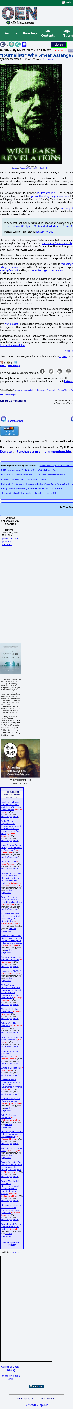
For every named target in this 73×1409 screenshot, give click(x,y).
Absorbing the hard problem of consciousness (10, 1053)
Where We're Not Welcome (8, 1024)
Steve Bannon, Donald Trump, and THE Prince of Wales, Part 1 (11, 847)
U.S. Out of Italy (8, 861)
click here (14, 1252)
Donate (6, 451)
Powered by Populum (36, 1405)
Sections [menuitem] (10, 33)
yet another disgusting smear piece (50, 196)
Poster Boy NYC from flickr (29, 168)
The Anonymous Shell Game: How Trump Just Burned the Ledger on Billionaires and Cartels (11, 939)
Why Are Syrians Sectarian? (8, 1116)
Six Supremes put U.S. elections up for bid (11, 958)
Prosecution (52, 390)
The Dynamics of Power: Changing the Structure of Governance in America (11, 1083)
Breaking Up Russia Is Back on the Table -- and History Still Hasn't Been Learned (11, 806)
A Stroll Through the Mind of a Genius (10, 1099)
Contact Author (15, 420)
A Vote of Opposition (10, 1068)
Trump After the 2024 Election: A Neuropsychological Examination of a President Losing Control (11, 1187)
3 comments (48, 59)
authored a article (57, 243)
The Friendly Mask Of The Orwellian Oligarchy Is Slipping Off (28, 493)
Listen (59, 44)
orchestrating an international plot (49, 270)
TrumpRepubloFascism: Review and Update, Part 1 (12, 1226)
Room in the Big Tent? (11, 971)
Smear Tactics (64, 390)
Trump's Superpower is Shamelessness (11, 1038)
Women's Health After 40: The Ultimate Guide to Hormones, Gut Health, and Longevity (11, 1166)
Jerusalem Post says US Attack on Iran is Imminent (23, 479)
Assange (19, 390)
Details (42, 168)
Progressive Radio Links (10, 1377)
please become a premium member (11, 541)
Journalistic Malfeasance (35, 390)
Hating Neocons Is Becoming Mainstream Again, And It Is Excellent (31, 488)
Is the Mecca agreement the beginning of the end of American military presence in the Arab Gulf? (11, 827)
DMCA (48, 168)
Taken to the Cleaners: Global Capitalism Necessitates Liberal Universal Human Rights (11, 878)
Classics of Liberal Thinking (10, 1368)
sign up (63, 356)
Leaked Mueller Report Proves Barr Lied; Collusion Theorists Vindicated (33, 474)
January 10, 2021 (45, 231)
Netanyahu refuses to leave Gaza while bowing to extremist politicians (11, 1209)
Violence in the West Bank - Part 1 (10, 1010)
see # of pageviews (9, 816)
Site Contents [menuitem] (48, 33)
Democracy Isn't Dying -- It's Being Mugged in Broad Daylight (12, 1134)
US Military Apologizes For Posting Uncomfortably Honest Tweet (29, 470)
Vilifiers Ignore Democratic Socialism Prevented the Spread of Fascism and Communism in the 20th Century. (11, 991)
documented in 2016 (47, 193)
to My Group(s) (8, 394)
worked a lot (11, 324)
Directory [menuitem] (30, 33)
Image (14, 168)
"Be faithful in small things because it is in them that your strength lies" (11, 917)
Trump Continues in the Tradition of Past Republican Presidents (11, 899)
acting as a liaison (9, 267)
